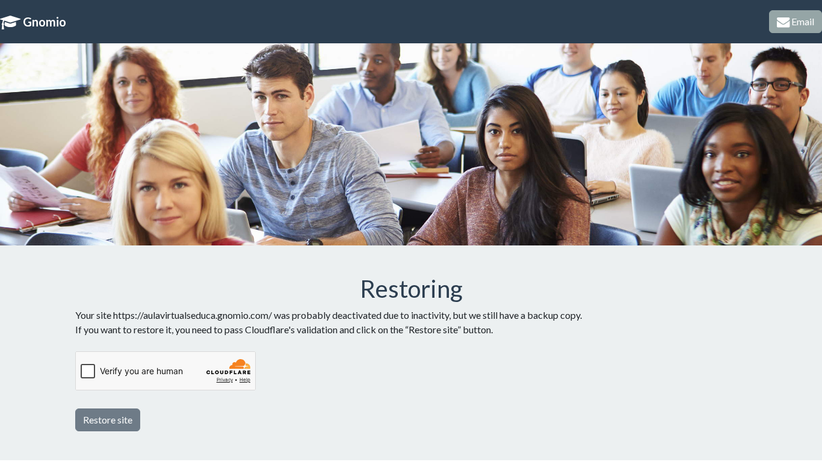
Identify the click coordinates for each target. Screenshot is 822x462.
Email (802, 21)
